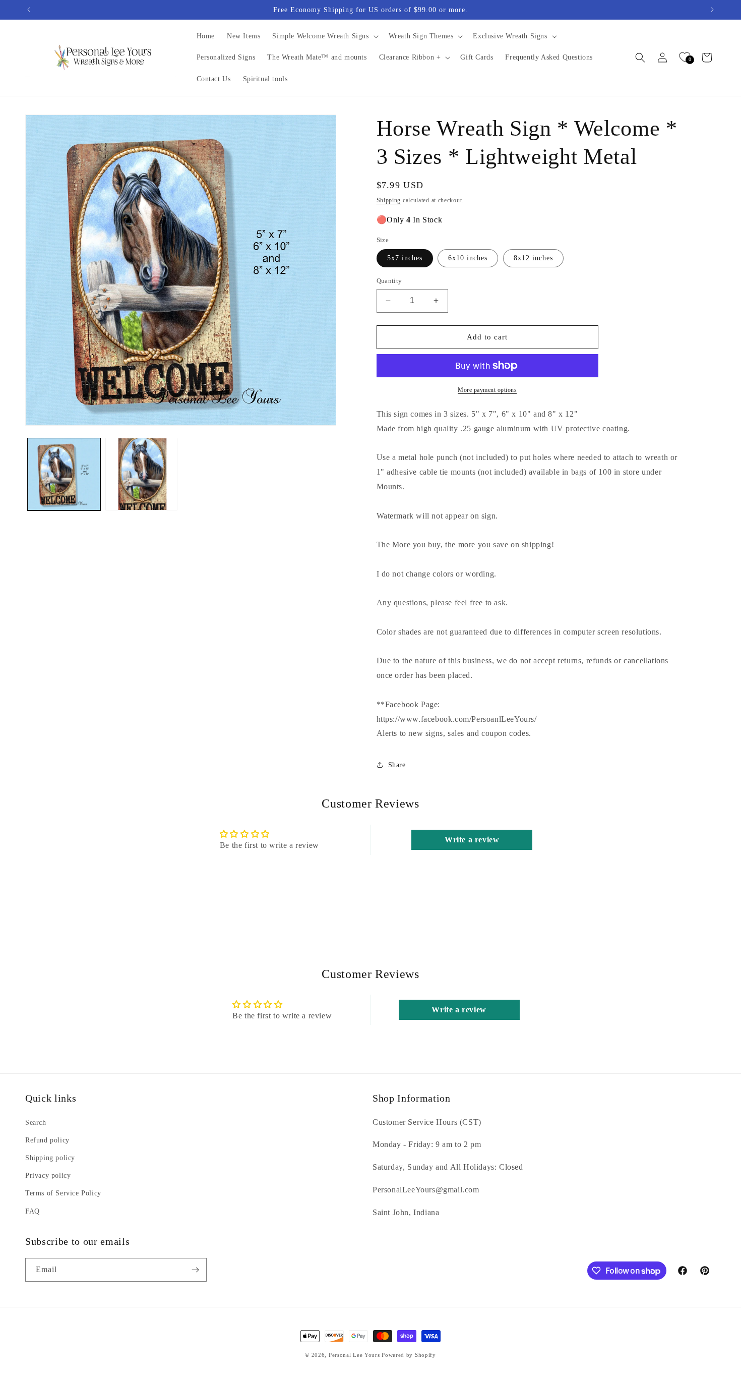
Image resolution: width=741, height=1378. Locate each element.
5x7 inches (404, 258)
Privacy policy (48, 1175)
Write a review (472, 839)
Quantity (389, 280)
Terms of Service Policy (63, 1193)
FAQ (32, 1211)
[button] (324, 36)
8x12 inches (533, 258)
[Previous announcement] (29, 9)
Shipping (389, 200)
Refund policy (47, 1140)
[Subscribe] (195, 1270)
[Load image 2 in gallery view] (141, 474)
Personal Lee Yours (354, 1355)
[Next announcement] (712, 9)
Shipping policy (50, 1158)
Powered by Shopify (409, 1355)
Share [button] (397, 765)
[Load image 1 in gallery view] (64, 474)
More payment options (487, 389)
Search (35, 1122)
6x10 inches (467, 258)
